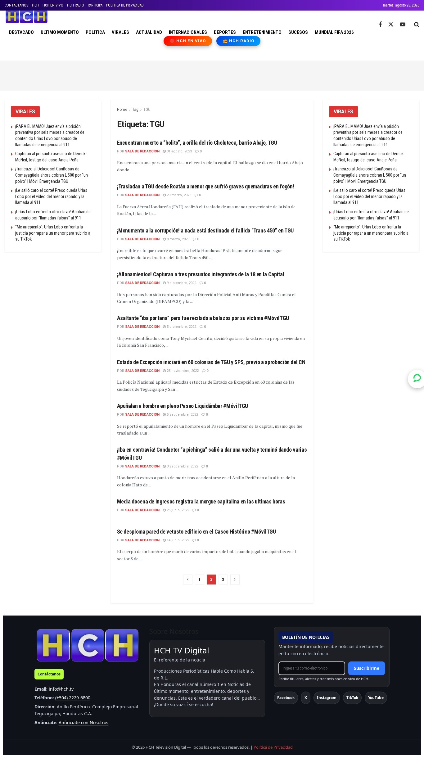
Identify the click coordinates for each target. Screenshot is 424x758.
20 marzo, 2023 (178, 195)
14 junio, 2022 (177, 540)
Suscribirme (366, 668)
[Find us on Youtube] (402, 24)
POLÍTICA (95, 32)
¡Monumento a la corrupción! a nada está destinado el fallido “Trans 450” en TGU (205, 230)
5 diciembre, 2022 (181, 327)
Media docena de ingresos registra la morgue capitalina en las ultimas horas (201, 501)
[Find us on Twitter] (391, 24)
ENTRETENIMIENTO (262, 32)
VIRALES (120, 32)
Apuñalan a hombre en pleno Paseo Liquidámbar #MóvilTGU (182, 406)
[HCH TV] (87, 645)
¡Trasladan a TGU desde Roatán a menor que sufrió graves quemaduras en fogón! (205, 186)
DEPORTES (225, 32)
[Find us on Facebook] (380, 24)
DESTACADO (21, 32)
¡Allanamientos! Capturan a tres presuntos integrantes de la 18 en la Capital (200, 274)
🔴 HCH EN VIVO (188, 40)
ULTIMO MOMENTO (60, 32)
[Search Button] (416, 24)
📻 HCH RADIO (238, 40)
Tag (135, 109)
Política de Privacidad (273, 747)
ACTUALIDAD (149, 32)
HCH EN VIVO (53, 5)
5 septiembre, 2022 (182, 415)
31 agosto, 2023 (179, 151)
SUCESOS (298, 32)
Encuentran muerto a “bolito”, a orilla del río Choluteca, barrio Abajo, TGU (197, 142)
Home (122, 109)
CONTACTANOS (16, 5)
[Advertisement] (212, 74)
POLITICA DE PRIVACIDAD (125, 5)
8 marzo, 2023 (177, 239)
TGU (147, 109)
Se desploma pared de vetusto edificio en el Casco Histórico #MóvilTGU (196, 531)
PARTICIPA (95, 5)
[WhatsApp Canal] (417, 379)
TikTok (352, 697)
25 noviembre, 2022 (182, 371)
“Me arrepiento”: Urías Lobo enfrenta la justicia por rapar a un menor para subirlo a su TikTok (52, 232)
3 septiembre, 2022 (182, 466)
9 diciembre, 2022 (181, 283)
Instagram (326, 697)
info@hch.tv (61, 689)
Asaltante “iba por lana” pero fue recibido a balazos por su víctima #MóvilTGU (203, 318)
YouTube (376, 697)
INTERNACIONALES (188, 32)
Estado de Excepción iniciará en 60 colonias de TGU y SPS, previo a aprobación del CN (211, 362)
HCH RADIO (75, 5)
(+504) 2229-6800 (72, 698)
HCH (35, 5)
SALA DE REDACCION (142, 151)
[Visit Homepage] (26, 17)
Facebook (286, 697)
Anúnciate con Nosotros (83, 722)
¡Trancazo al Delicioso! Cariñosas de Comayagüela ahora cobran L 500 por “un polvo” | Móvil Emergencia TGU (51, 174)
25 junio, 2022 (177, 510)
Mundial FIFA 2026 (334, 32)
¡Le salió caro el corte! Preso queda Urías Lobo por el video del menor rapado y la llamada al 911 (51, 196)
